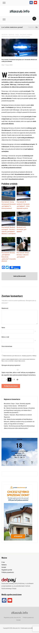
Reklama (4, 565)
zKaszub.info (19, 613)
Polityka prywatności (8, 572)
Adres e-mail (5, 337)
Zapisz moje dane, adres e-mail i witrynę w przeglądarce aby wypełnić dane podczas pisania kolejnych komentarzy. (19, 374)
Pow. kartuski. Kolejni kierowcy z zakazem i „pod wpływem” (23, 255)
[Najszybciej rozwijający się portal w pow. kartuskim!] (19, 11)
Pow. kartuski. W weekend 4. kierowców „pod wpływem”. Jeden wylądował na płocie (23, 205)
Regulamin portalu (7, 570)
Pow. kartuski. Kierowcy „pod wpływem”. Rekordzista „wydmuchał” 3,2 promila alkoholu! (9, 257)
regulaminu (29, 355)
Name (3, 327)
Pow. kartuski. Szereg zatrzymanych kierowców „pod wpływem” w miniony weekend (9, 205)
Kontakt (4, 567)
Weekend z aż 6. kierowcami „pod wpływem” (21, 229)
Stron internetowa (7, 346)
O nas (3, 562)
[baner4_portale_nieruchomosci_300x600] (18, 512)
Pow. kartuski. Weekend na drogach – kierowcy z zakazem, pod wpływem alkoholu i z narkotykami (9, 230)
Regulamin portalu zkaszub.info (12, 617)
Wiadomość (5, 308)
